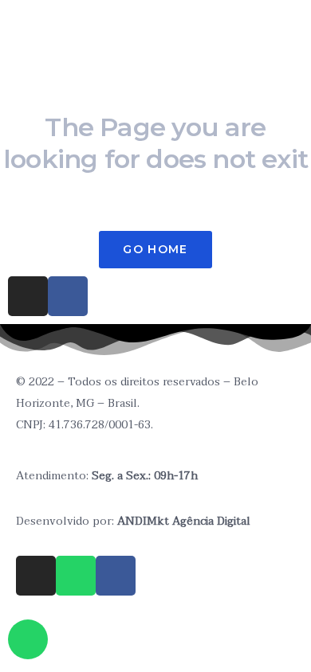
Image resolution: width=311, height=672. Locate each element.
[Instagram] (28, 296)
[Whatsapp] (76, 576)
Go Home (155, 249)
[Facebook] (116, 576)
